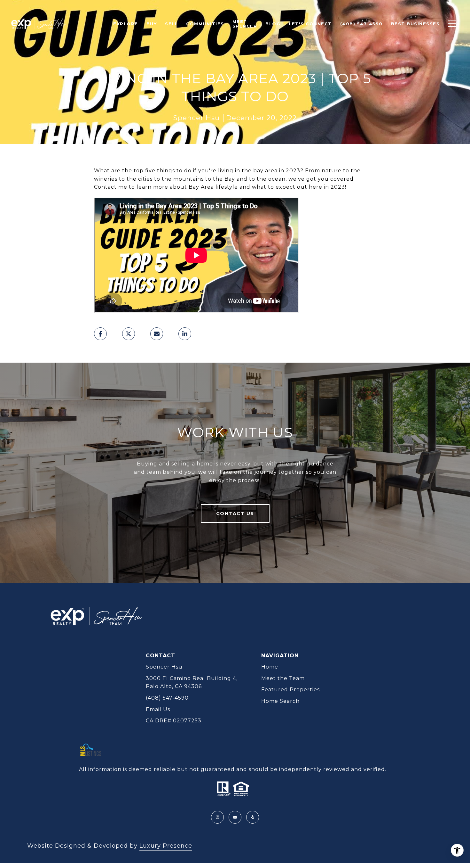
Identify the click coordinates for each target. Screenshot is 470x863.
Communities (205, 23)
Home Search (280, 701)
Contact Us (235, 513)
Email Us (158, 709)
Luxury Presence (165, 845)
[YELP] (252, 817)
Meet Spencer (244, 24)
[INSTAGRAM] (217, 817)
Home (269, 667)
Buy (151, 23)
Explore (125, 23)
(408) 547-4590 (167, 698)
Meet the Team (283, 678)
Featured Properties (290, 689)
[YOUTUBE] (235, 817)
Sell (171, 23)
